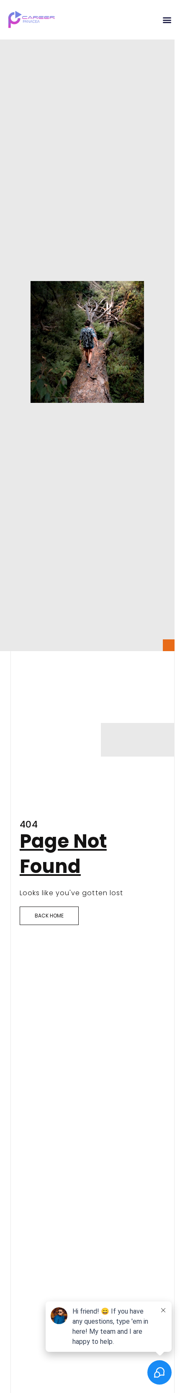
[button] (167, 19)
